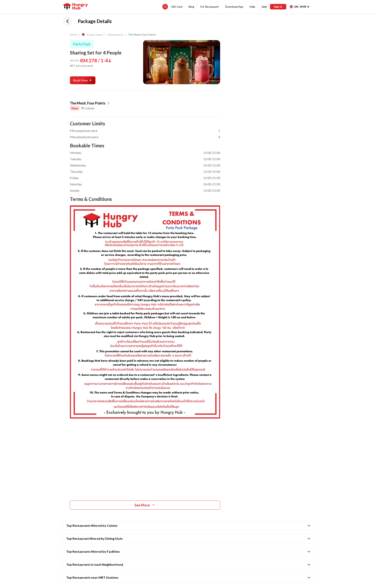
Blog (191, 6)
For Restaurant (209, 6)
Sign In (278, 6)
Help (252, 6)
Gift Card (176, 6)
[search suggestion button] (165, 6)
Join (264, 6)
